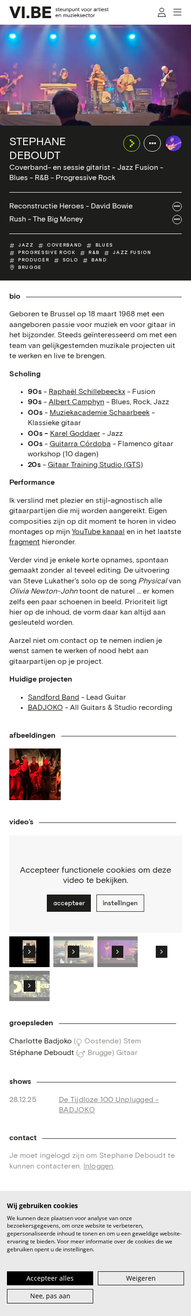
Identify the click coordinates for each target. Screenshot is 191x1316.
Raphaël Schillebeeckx (87, 392)
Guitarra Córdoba (80, 444)
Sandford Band (53, 697)
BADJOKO (45, 708)
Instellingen (120, 903)
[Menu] (177, 12)
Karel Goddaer (75, 434)
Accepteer (69, 903)
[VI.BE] (58, 12)
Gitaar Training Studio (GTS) (95, 465)
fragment (24, 542)
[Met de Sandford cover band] (35, 774)
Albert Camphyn (76, 402)
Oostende (101, 1041)
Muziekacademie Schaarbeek (100, 413)
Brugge (30, 267)
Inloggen (98, 1166)
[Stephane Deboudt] (173, 143)
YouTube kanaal (98, 532)
